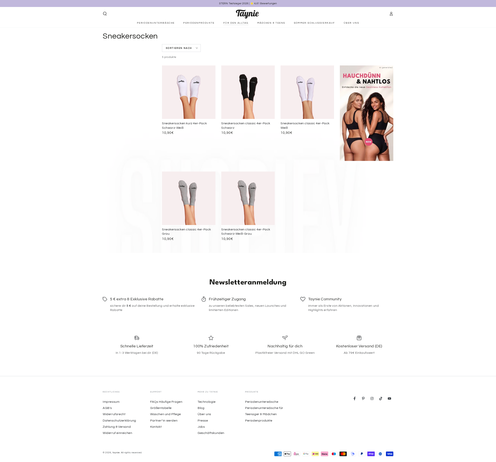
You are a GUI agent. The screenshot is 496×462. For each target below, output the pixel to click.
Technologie (207, 401)
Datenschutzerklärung (119, 420)
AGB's (107, 408)
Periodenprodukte (258, 420)
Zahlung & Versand (117, 426)
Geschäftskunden (211, 433)
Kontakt (156, 426)
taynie (116, 452)
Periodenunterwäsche (261, 401)
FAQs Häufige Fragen (166, 401)
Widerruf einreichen (117, 433)
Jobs (201, 426)
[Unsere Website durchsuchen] (105, 13)
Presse (203, 420)
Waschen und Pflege (165, 414)
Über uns (204, 414)
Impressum (111, 401)
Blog (201, 408)
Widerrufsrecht (114, 414)
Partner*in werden (163, 420)
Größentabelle (161, 408)
